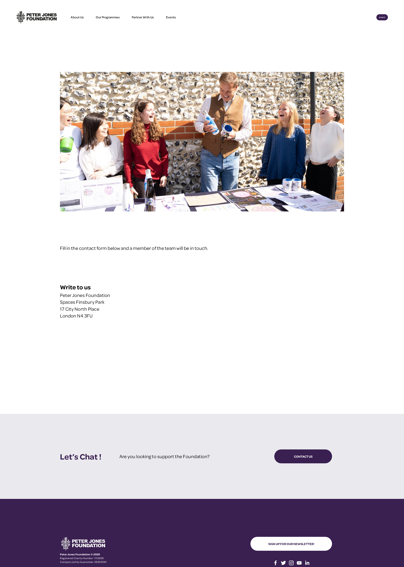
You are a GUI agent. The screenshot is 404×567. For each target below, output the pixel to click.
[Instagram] (291, 562)
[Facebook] (275, 562)
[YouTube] (299, 562)
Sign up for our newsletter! (291, 544)
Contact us (303, 456)
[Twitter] (283, 562)
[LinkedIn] (307, 562)
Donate (382, 17)
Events (171, 17)
